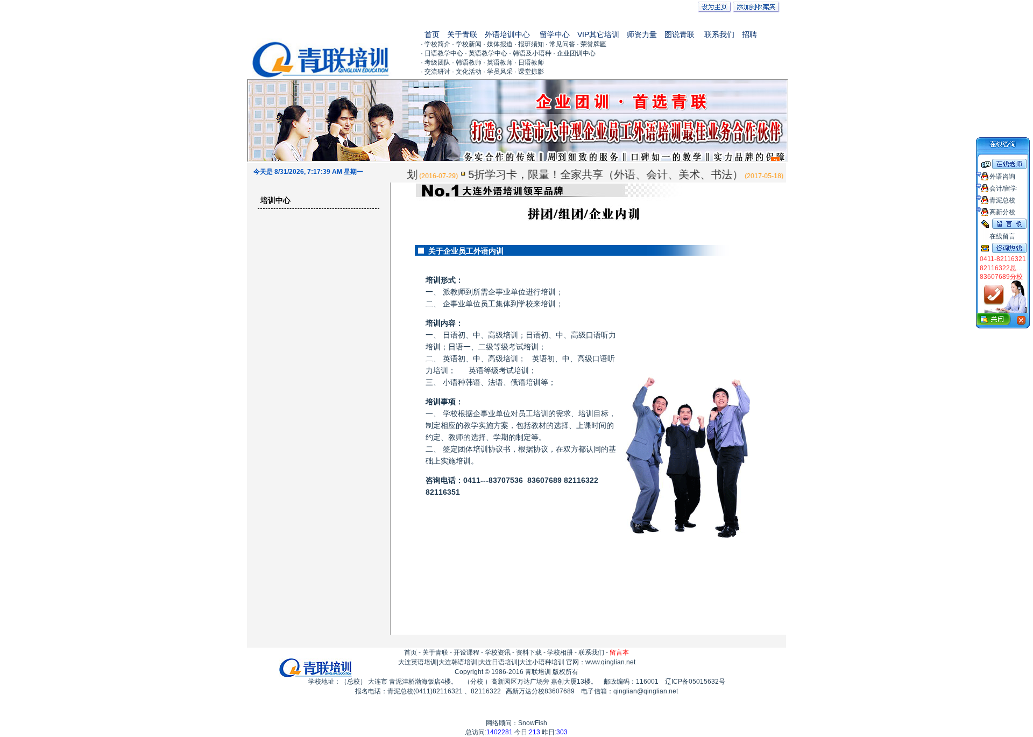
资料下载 (529, 652)
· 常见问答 (560, 44)
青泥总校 (1002, 200)
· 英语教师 (498, 62)
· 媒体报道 (498, 44)
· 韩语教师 (467, 62)
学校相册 (560, 652)
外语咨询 (1002, 176)
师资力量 (642, 34)
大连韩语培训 (457, 662)
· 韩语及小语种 (530, 53)
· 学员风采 (498, 71)
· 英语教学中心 (486, 53)
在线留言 (1002, 236)
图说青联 (679, 34)
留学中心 (555, 34)
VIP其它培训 (598, 34)
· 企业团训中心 (574, 53)
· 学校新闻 (467, 44)
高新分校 (1002, 212)
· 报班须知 (529, 44)
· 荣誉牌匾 (591, 44)
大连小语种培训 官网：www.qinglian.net (577, 662)
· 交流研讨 (435, 71)
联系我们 (719, 34)
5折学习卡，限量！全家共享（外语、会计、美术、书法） (593, 174)
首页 (432, 34)
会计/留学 (1003, 188)
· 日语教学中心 (442, 53)
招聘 (749, 34)
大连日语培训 (498, 662)
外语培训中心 (507, 34)
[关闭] (1003, 320)
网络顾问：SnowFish (516, 723)
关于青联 (462, 34)
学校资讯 (498, 652)
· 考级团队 (435, 62)
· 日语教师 (529, 62)
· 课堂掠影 (529, 71)
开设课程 (466, 652)
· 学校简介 (435, 44)
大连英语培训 (417, 662)
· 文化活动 (467, 71)
